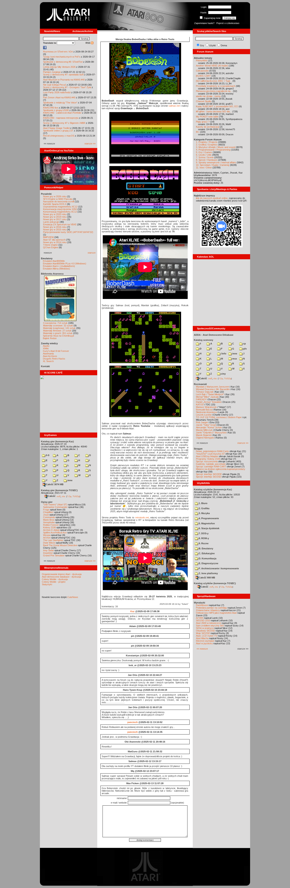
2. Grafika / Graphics (207, 144)
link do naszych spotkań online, (212, 198)
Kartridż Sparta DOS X (54, 204)
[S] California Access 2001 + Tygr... (214, 81)
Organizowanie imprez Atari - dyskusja (62, 574)
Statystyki (47, 584)
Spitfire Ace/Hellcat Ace (55, 532)
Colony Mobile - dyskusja (55, 579)
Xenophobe (49, 522)
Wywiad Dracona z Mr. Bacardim (213, 389)
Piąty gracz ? (203, 121)
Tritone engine (50, 245)
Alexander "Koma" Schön (209, 427)
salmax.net (174, 105)
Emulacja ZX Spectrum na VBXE (59, 224)
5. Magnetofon (206, 523)
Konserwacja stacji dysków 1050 (60, 209)
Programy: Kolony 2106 (208, 459)
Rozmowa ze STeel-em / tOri (58, 51)
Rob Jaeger (202, 422)
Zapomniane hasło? (204, 23)
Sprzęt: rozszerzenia (207, 461)
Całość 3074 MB (54, 484)
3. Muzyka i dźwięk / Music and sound (215, 147)
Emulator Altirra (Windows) (56, 268)
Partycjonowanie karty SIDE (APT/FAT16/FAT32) (68, 232)
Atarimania (48, 353)
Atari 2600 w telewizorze (208, 623)
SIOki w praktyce (205, 628)
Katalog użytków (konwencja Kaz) (213, 489)
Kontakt (45, 366)
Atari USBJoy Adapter (207, 456)
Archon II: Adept (51, 530)
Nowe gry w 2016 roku (54, 227)
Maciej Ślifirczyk (204, 430)
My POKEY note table (207, 116)
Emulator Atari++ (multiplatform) (59, 266)
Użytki (212, 45)
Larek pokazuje (51, 222)
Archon (47, 537)
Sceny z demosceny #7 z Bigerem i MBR (64, 123)
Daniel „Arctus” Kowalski (208, 402)
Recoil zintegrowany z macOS (58, 135)
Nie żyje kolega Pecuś (54, 84)
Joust (46, 514)
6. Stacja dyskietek (208, 528)
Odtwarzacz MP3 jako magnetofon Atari (216, 613)
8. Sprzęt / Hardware (206, 160)
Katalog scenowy (203, 340)
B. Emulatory (205, 548)
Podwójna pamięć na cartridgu (211, 607)
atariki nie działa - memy (208, 96)
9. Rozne (203, 543)
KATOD (200, 404)
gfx (244, 348)
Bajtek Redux (50, 338)
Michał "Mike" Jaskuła (207, 397)
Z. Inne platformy (208, 573)
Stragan (198, 448)
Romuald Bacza (204, 409)
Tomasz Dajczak (204, 391)
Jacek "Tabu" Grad (206, 425)
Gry (202, 45)
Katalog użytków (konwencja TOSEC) (215, 583)
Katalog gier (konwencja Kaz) (57, 441)
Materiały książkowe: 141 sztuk (59, 328)
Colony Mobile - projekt (53, 582)
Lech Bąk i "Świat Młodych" (210, 394)
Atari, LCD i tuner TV (206, 635)
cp (244, 343)
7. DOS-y (203, 533)
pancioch (132, 722)
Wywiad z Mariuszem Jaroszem (212, 386)
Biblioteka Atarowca (52, 273)
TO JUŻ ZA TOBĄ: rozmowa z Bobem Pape (218, 417)
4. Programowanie (208, 518)
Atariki (46, 346)
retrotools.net (142, 517)
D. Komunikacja (207, 558)
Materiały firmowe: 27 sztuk (57, 330)
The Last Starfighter (53, 540)
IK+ (197, 132)
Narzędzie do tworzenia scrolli (58, 201)
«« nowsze (202, 648)
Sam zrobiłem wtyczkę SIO (210, 625)
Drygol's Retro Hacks (54, 358)
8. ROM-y (203, 538)
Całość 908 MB (207, 577)
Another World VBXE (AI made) (212, 65)
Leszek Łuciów (203, 414)
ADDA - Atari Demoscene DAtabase (213, 335)
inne (69, 480)
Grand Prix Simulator (54, 555)
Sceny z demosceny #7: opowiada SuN (63, 74)
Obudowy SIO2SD (205, 630)
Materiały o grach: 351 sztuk (57, 333)
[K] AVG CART (203, 76)
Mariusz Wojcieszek (206, 407)
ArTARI (199, 618)
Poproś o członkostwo (227, 23)
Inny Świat (48, 550)
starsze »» (90, 143)
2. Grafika (203, 508)
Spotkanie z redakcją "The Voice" (60, 102)
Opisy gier (46, 502)
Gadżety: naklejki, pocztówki (210, 464)
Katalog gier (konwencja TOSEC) (59, 490)
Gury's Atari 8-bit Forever (56, 351)
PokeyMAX (201, 60)
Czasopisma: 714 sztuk (55, 323)
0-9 (47, 455)
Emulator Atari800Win (54, 261)
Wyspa (46, 535)
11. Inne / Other (204, 167)
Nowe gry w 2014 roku (54, 242)
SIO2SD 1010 (203, 620)
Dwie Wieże (49, 542)
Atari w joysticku (204, 643)
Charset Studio (203, 101)
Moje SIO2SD (203, 633)
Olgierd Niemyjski (205, 437)
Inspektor (48, 553)
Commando (49, 517)
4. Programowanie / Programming (213, 149)
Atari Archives (50, 356)
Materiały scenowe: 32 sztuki (58, 325)
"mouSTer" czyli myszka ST (210, 453)
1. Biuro (202, 503)
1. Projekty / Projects (206, 142)
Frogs (46, 509)
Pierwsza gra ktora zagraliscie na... (214, 91)
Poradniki (46, 194)
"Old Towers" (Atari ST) (55, 504)
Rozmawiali (200, 384)
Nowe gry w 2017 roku (54, 219)
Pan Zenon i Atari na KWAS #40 (59, 97)
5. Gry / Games (204, 152)
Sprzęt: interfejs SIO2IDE (209, 474)
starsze (92, 252)
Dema (224, 45)
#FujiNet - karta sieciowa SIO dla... (214, 111)
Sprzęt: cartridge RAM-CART (211, 466)
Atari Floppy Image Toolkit (56, 128)
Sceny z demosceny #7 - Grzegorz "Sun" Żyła (67, 87)
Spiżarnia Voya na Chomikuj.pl (58, 335)
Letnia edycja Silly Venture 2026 (59, 67)
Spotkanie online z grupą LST (58, 130)
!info (223, 353)
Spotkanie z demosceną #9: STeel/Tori (63, 62)
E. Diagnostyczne (208, 563)
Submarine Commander (55, 507)
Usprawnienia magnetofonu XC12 (60, 206)
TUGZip (76, 496)
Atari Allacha (202, 638)
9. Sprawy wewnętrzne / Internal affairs (216, 162)
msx (234, 358)
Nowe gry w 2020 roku (54, 214)
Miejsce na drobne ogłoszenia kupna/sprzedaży (220, 469)
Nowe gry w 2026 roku (54, 196)
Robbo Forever (51, 525)
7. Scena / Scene (205, 157)
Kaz (132, 611)
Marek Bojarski (203, 435)
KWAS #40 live (50, 107)
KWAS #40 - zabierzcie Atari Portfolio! (62, 112)
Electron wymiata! (205, 641)
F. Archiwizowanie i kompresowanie (218, 568)
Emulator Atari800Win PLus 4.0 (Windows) (64, 263)
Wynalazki (199, 602)
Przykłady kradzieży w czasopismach (215, 86)
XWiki (46, 348)
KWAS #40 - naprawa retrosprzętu (61, 118)
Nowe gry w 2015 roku (54, 229)
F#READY (201, 399)
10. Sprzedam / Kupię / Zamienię (212, 165)
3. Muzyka (204, 513)
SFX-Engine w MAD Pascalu (57, 199)
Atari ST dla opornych (54, 239)
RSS (88, 43)
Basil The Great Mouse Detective (60, 545)
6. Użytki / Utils (203, 155)
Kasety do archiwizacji (207, 126)
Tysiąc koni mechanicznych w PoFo (61, 56)
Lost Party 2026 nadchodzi (57, 92)
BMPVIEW (48, 237)
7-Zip (69, 496)
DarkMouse (202, 605)
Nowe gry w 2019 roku (54, 217)
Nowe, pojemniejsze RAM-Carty (212, 451)
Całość (51, 496)
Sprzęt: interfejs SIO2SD (208, 476)
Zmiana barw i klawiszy (208, 610)
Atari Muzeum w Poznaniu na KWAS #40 (64, 79)
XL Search (48, 361)
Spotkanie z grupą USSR (56, 110)
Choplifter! (48, 512)
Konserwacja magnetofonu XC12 (60, 211)
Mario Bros (48, 520)
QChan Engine (50, 247)
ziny (223, 373)
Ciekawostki (202, 70)
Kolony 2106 (49, 527)
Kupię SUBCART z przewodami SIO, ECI (217, 106)
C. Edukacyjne (206, 553)
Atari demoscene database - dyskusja (61, 576)
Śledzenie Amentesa (206, 412)
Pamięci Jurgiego (52, 72)
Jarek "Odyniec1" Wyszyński (211, 432)
